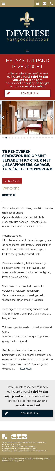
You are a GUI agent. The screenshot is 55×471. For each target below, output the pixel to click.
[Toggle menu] (3, 3)
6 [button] (18, 137)
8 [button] (24, 137)
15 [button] (45, 137)
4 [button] (12, 137)
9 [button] (27, 137)
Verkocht (12, 180)
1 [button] (3, 137)
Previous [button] (4, 117)
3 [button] (9, 137)
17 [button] (52, 137)
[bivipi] (4, 437)
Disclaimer (6, 461)
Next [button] (50, 117)
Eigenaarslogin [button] (37, 3)
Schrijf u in (29, 93)
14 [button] (42, 137)
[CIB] (19, 437)
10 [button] (30, 137)
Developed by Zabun (41, 459)
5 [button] (15, 137)
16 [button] (49, 137)
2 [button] (6, 137)
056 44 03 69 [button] (51, 3)
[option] (27, 117)
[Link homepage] (27, 26)
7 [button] (21, 137)
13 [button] (39, 137)
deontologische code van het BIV (33, 451)
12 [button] (36, 137)
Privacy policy (18, 461)
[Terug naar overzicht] (27, 51)
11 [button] (33, 137)
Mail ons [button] (44, 3)
